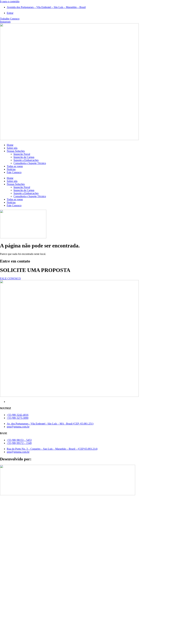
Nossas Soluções (16, 151)
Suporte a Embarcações (26, 160)
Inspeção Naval (22, 154)
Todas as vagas (15, 166)
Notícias (11, 169)
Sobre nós (12, 148)
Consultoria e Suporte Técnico (30, 163)
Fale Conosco (14, 172)
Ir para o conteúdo (9, 1)
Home (10, 144)
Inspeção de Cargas (24, 157)
